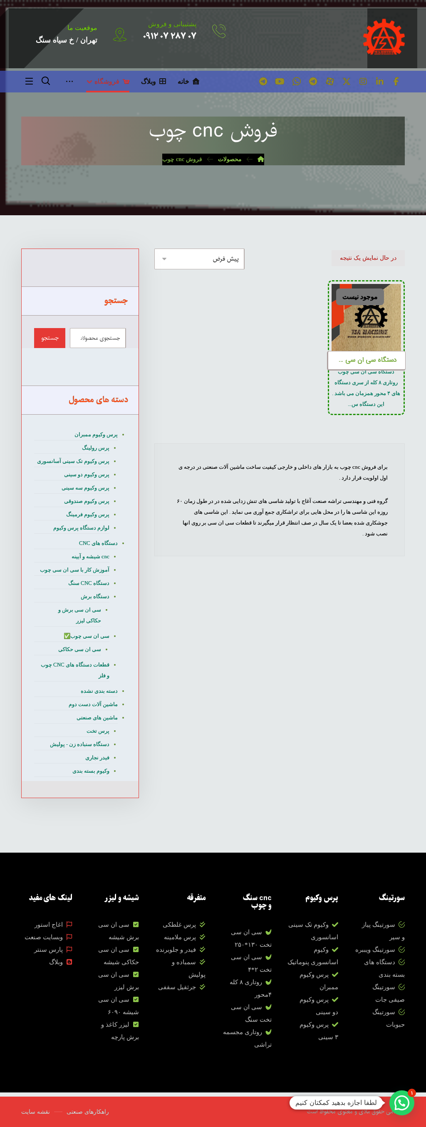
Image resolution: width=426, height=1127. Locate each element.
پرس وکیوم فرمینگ (87, 514)
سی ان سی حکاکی (79, 649)
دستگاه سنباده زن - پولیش (79, 744)
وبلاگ (56, 962)
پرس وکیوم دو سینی (86, 474)
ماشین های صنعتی (97, 717)
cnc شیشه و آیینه (90, 556)
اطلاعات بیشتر (370, 307)
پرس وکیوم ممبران (96, 434)
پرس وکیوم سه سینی (85, 488)
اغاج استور (49, 924)
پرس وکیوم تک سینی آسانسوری (73, 461)
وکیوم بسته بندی (90, 771)
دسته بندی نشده (99, 691)
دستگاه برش (95, 596)
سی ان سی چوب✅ (86, 636)
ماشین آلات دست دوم (93, 704)
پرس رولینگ (95, 448)
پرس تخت (98, 731)
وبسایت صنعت (44, 937)
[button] (396, 81)
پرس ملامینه (180, 937)
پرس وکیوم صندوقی (86, 501)
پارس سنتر (48, 949)
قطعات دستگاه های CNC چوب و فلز (75, 670)
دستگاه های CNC (98, 543)
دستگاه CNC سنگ (88, 583)
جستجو (50, 338)
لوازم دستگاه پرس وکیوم (81, 528)
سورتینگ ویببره (375, 949)
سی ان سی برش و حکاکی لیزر (79, 615)
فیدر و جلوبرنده (176, 949)
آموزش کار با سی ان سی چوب (74, 570)
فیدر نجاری (97, 757)
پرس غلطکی (179, 924)
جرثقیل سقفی (177, 987)
